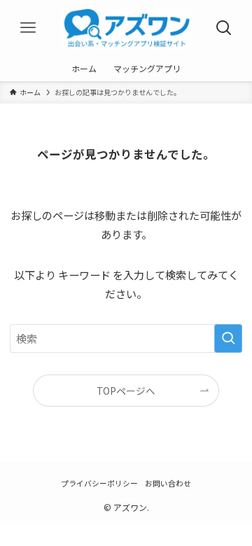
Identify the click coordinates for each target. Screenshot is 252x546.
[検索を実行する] (228, 338)
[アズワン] (126, 28)
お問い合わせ (168, 483)
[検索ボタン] (224, 28)
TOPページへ (126, 391)
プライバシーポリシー (99, 483)
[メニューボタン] (27, 28)
